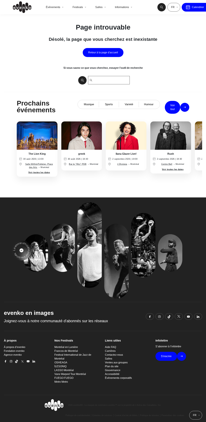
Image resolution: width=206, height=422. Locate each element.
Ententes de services (102, 415)
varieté (129, 104)
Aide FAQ (110, 347)
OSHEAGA (60, 362)
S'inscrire (166, 356)
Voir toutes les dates (39, 172)
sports (109, 104)
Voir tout (172, 107)
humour (149, 104)
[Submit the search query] (81, 80)
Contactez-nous (114, 354)
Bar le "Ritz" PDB (77, 164)
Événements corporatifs (118, 378)
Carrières (110, 351)
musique (89, 104)
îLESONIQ (60, 366)
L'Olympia (122, 164)
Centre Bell (166, 164)
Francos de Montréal (66, 351)
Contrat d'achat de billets (126, 415)
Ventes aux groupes (116, 362)
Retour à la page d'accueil (103, 52)
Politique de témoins (149, 415)
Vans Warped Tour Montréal (70, 374)
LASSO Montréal (64, 370)
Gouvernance (112, 370)
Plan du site (111, 366)
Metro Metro (61, 381)
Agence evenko (13, 354)
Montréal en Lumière (66, 347)
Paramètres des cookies (172, 415)
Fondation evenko (14, 351)
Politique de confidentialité (78, 415)
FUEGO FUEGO (63, 378)
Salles (108, 358)
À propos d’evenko (14, 347)
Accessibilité (112, 374)
